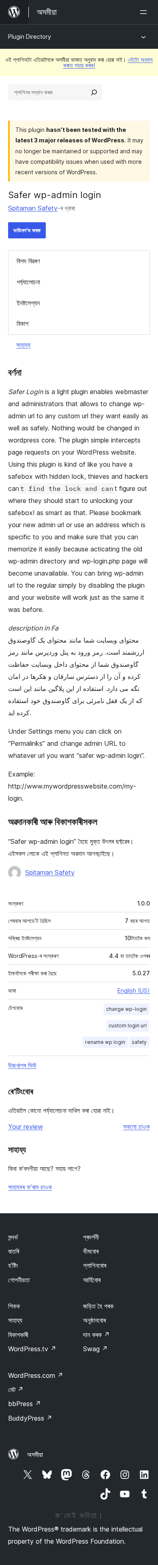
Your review (25, 1127)
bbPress (24, 1404)
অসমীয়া (35, 1454)
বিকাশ (22, 323)
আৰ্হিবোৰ (91, 1280)
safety (139, 1042)
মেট (15, 1390)
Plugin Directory (29, 36)
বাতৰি (13, 1251)
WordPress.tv (32, 1349)
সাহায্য (23, 345)
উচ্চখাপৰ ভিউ (22, 1065)
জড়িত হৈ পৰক (98, 1306)
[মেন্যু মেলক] (145, 12)
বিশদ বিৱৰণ (28, 261)
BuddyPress (30, 1418)
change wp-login (126, 1009)
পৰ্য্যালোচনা (28, 282)
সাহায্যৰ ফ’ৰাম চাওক (30, 1187)
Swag (95, 1349)
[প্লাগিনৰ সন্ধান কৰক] (94, 92)
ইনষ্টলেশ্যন (28, 303)
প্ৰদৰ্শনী (91, 1237)
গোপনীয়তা (19, 1280)
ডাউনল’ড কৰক (27, 230)
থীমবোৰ (90, 1251)
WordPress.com (35, 1375)
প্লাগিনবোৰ (94, 1265)
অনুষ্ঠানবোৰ (94, 1320)
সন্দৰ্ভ (13, 1237)
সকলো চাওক (136, 1127)
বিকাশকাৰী (18, 1335)
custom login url (128, 1025)
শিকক (14, 1306)
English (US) (133, 990)
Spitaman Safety (33, 208)
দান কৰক (96, 1335)
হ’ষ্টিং (13, 1265)
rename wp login (105, 1042)
